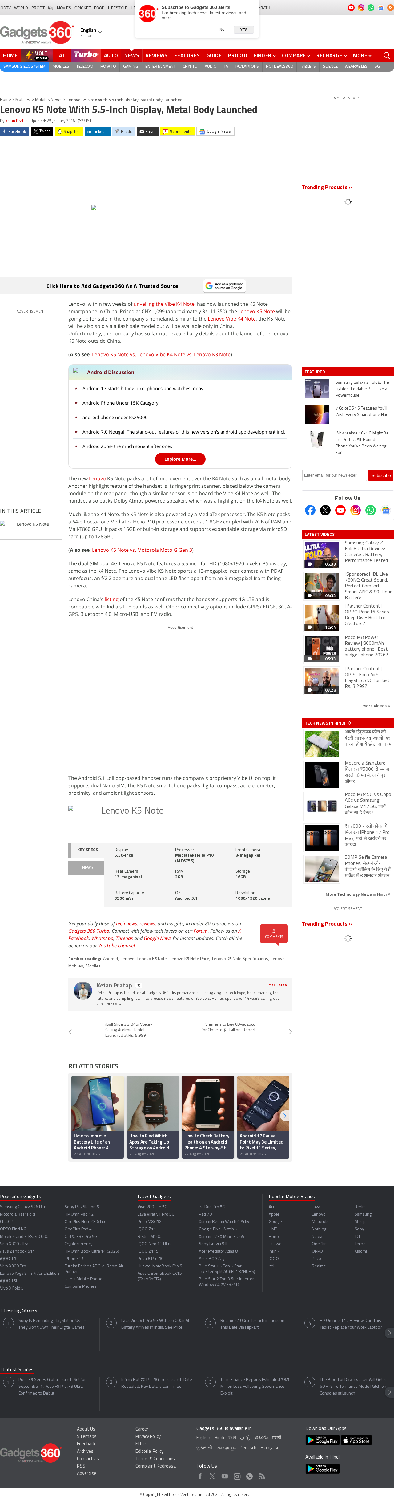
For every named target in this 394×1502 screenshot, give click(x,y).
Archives (85, 1451)
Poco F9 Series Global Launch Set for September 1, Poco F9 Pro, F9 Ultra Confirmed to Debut (52, 1387)
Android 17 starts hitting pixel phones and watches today (142, 388)
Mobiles (61, 66)
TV (226, 66)
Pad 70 (205, 1214)
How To (108, 66)
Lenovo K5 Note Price (189, 959)
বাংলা (232, 1438)
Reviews (157, 55)
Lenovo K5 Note (256, 311)
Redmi (361, 1207)
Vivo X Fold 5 (12, 1288)
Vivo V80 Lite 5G (152, 1207)
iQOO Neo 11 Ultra (155, 1244)
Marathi (263, 8)
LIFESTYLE (117, 8)
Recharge (329, 55)
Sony (359, 1229)
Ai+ (272, 1207)
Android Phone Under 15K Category (120, 403)
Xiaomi (361, 1251)
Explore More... (180, 459)
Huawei (276, 1244)
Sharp (360, 1222)
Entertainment (160, 66)
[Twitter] (325, 510)
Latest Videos (320, 534)
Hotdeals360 (279, 66)
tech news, (127, 923)
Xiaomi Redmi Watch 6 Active (225, 1222)
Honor (274, 1236)
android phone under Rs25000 (115, 417)
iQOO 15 (8, 1259)
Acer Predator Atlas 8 (218, 1251)
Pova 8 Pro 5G (151, 1259)
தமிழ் (245, 1438)
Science (330, 66)
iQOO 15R (9, 1281)
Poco (316, 1259)
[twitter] (138, 985)
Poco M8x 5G (150, 1222)
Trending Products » (327, 188)
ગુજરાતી (204, 1448)
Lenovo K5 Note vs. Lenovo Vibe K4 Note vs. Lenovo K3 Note (161, 354)
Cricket (82, 8)
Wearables (356, 66)
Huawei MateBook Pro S (160, 1266)
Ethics (141, 1444)
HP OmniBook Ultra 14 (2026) (92, 1251)
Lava (316, 1207)
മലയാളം (225, 1448)
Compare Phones (81, 1286)
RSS (81, 1466)
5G (377, 66)
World (21, 8)
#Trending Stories (18, 1310)
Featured (315, 372)
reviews (147, 923)
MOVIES (64, 8)
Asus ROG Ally (212, 1259)
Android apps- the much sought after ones (127, 446)
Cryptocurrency (79, 1244)
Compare (294, 55)
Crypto (190, 66)
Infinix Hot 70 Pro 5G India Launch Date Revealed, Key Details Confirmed (156, 1383)
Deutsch (248, 1448)
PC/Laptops (247, 66)
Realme (319, 1266)
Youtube (225, 1475)
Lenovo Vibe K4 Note (232, 318)
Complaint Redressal (156, 1466)
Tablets (308, 66)
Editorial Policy (149, 1451)
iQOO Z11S (148, 1251)
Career (141, 1429)
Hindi (219, 1438)
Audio (211, 66)
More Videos (375, 705)
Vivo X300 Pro (13, 1266)
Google (275, 1222)
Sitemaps (87, 1437)
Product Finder (249, 55)
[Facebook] (310, 510)
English (203, 1438)
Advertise (86, 1474)
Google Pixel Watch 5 (218, 1229)
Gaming (130, 66)
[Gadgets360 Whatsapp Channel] (370, 510)
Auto (111, 55)
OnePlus (320, 1244)
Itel (271, 1266)
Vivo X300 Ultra (14, 1244)
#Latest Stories (17, 1369)
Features (187, 55)
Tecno (360, 1244)
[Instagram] (355, 510)
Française (270, 1448)
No (221, 29)
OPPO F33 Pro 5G (81, 1236)
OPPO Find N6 (13, 1229)
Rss (261, 1475)
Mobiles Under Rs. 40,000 (24, 1236)
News (131, 55)
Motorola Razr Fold (17, 1214)
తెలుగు (261, 1437)
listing (112, 599)
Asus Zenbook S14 (17, 1251)
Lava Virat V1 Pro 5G (156, 1214)
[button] (284, 1115)
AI (62, 55)
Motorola (320, 1222)
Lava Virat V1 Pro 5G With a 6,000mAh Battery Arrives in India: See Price (156, 1324)
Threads (124, 938)
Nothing (319, 1229)
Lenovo (97, 478)
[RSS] (390, 7)
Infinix (274, 1251)
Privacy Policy (148, 1437)
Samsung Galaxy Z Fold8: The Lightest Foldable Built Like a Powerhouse (362, 389)
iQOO (274, 1259)
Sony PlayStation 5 (82, 1207)
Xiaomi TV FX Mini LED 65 (221, 1236)
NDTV (6, 8)
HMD (273, 1229)
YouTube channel (116, 945)
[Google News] (385, 510)
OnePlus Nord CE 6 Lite (86, 1222)
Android (110, 959)
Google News (157, 938)
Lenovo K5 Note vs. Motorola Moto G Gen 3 (142, 550)
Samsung (363, 1214)
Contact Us (88, 1459)
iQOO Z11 (147, 1229)
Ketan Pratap (16, 121)
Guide (214, 55)
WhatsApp (102, 938)
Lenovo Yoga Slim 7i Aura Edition (29, 1273)
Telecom (84, 66)
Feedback (86, 1444)
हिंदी (51, 8)
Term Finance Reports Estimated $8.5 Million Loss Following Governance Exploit (254, 1387)
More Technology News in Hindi (357, 894)
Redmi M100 (149, 1236)
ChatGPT (7, 1222)
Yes (243, 30)
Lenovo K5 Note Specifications (240, 959)
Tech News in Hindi (325, 723)
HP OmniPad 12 (79, 1214)
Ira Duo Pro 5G (212, 1207)
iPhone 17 (74, 1259)
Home (10, 55)
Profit (38, 8)
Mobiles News (48, 100)
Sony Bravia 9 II (213, 1244)
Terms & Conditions (155, 1459)
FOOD (99, 8)
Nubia (317, 1236)
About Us (86, 1429)
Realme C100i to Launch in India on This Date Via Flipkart (252, 1324)
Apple (274, 1214)
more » (114, 1004)
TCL (358, 1236)
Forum (201, 930)
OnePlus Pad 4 (78, 1229)
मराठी (276, 1438)
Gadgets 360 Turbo (88, 930)
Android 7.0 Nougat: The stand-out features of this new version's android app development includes (185, 432)
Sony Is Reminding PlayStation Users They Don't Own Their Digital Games (52, 1324)
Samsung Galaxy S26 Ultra (24, 1207)
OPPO (317, 1251)
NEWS (87, 868)
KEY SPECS (87, 850)
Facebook (78, 938)
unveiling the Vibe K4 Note (164, 304)
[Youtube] (340, 510)
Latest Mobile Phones (85, 1279)
